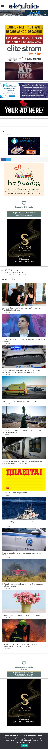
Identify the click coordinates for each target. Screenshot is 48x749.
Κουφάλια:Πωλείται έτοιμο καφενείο (15, 493)
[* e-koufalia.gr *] (24, 6)
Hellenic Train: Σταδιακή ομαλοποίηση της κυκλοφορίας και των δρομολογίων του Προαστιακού (23, 463)
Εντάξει (24, 746)
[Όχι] (45, 741)
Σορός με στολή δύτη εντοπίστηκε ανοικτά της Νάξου (20, 401)
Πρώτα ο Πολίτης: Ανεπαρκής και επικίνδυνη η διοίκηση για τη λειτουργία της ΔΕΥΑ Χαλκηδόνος (16, 271)
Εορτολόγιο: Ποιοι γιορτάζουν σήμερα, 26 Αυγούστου (21, 615)
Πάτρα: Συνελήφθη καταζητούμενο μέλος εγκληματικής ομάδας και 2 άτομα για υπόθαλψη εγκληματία (21, 371)
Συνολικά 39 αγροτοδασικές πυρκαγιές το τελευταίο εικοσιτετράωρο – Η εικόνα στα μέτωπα (20, 645)
